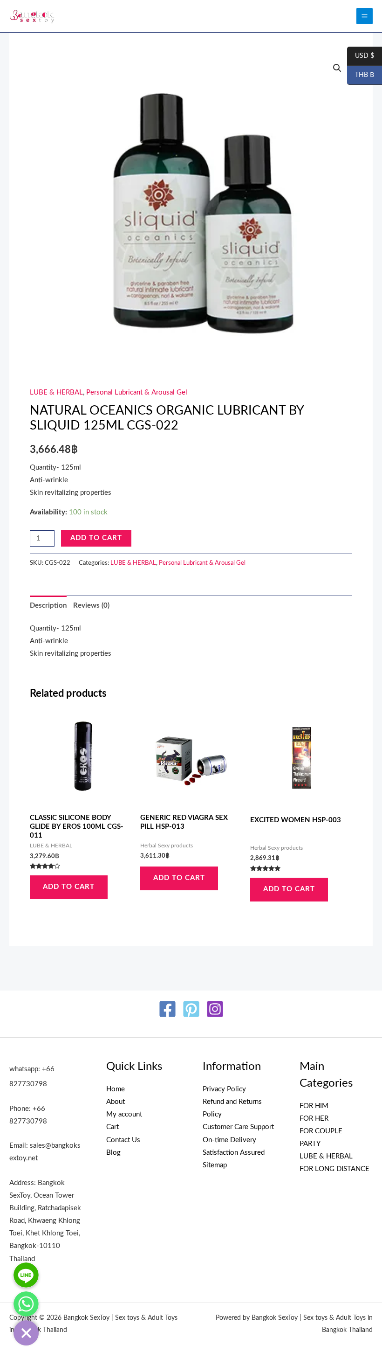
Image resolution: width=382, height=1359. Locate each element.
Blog (113, 1152)
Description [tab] (48, 605)
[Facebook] (167, 1009)
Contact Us (123, 1140)
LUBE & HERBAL (56, 392)
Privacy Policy (224, 1089)
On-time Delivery (229, 1140)
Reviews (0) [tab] (91, 605)
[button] (337, 68)
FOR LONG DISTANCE (334, 1168)
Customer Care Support (238, 1126)
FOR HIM (314, 1105)
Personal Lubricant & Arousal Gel (136, 392)
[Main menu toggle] (364, 16)
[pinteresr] (191, 1009)
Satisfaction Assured (234, 1152)
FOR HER (314, 1118)
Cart (112, 1126)
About (115, 1101)
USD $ (360, 56)
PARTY (310, 1143)
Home (115, 1089)
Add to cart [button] (69, 886)
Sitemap (215, 1165)
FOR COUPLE (321, 1131)
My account (124, 1114)
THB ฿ (360, 75)
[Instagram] (215, 1009)
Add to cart (96, 537)
